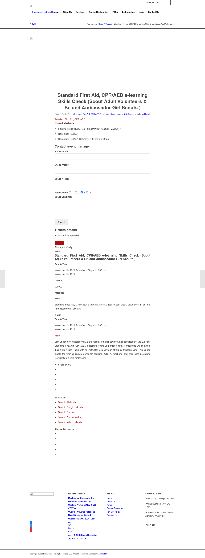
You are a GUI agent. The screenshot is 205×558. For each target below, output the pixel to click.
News (33, 24)
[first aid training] (102, 62)
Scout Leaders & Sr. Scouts (122, 114)
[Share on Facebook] (59, 433)
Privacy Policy (113, 511)
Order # (58, 280)
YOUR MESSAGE (63, 196)
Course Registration (116, 508)
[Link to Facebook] (163, 2)
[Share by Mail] (59, 454)
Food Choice (61, 192)
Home (109, 497)
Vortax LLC (103, 553)
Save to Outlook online (69, 417)
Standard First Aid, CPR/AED (86, 114)
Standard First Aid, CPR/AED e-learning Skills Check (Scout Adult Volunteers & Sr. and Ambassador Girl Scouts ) (102, 101)
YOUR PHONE (62, 178)
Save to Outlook (66, 412)
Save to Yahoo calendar (70, 422)
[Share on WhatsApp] (59, 444)
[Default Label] (31, 529)
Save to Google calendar (71, 407)
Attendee (59, 292)
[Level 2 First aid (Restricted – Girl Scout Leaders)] (2, 279)
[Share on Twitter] (59, 438)
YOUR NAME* (62, 151)
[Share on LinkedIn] (59, 449)
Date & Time (61, 264)
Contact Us (112, 515)
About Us (111, 501)
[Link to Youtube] (173, 2)
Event (58, 251)
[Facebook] (31, 522)
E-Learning (105, 114)
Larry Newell (144, 114)
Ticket (58, 314)
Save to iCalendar (67, 402)
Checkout (59, 243)
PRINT (58, 335)
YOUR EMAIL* (62, 165)
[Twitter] (31, 526)
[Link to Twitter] (168, 2)
